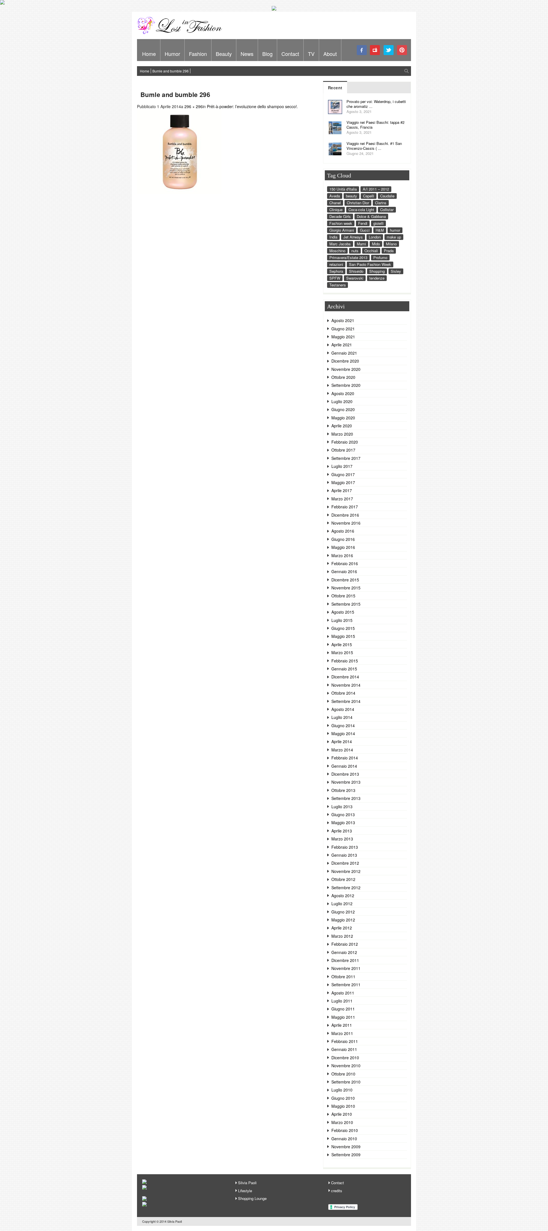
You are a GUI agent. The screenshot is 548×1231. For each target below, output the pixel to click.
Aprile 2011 (341, 1025)
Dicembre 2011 (345, 960)
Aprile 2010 (341, 1114)
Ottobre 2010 (343, 1074)
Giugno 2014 (343, 725)
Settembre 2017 (345, 458)
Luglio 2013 (341, 806)
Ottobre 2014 (343, 693)
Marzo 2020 (342, 434)
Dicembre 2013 (345, 774)
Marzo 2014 (342, 750)
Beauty (224, 53)
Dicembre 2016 (345, 515)
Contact (290, 53)
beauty (351, 196)
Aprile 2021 (341, 344)
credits (336, 1190)
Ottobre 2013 (343, 790)
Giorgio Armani (341, 230)
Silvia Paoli (247, 1182)
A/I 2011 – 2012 (376, 189)
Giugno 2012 (343, 912)
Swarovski (354, 278)
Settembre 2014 (345, 701)
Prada (389, 250)
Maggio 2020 (343, 418)
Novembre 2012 (345, 871)
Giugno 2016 (343, 539)
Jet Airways (353, 237)
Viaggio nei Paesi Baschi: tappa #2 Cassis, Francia (375, 125)
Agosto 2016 (342, 531)
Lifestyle (245, 1190)
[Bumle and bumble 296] (179, 192)
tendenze (376, 278)
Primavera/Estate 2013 (348, 257)
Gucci (365, 230)
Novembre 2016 (345, 523)
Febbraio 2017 (344, 507)
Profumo (380, 257)
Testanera (337, 285)
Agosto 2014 (342, 709)
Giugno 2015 (343, 628)
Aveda (334, 196)
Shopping (377, 271)
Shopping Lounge (252, 1198)
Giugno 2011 (343, 1009)
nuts (354, 250)
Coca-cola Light (361, 209)
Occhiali (371, 250)
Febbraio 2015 (344, 661)
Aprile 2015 (341, 644)
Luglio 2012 (341, 903)
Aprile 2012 (341, 928)
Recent (335, 87)
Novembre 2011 (345, 968)
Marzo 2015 (342, 652)
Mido (376, 243)
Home (149, 53)
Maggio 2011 (343, 1017)
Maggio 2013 (343, 822)
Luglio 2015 (341, 620)
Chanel (335, 202)
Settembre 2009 (345, 1154)
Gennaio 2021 (344, 353)
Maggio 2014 (343, 733)
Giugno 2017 (343, 474)
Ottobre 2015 (343, 596)
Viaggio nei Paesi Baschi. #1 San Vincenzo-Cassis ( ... (374, 146)
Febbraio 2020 (344, 442)
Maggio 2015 (343, 636)
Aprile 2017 (341, 490)
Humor (172, 53)
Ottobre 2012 (343, 879)
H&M (380, 230)
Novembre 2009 (345, 1146)
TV (311, 53)
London (375, 237)
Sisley (396, 271)
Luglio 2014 (341, 717)
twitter (388, 50)
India (333, 237)
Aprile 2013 (341, 831)
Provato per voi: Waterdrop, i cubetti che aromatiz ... (376, 104)
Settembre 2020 (345, 385)
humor (395, 230)
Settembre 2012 (345, 887)
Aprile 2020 (341, 425)
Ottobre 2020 (343, 377)
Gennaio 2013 (344, 855)
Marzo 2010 (342, 1122)
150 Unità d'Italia (343, 189)
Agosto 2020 (342, 393)
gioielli (378, 223)
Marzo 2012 (342, 936)
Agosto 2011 (342, 993)
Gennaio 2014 (344, 766)
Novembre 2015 (345, 588)
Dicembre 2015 (345, 580)
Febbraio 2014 (344, 758)
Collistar (387, 209)
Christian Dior (358, 202)
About (330, 53)
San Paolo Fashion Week (370, 264)
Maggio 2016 (343, 547)
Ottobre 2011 (343, 976)
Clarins (380, 202)
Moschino (337, 250)
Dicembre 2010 (345, 1057)
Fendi (362, 223)
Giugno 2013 (343, 814)
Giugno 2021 (343, 328)
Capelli (368, 196)
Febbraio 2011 (344, 1041)
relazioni (336, 264)
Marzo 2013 (342, 839)
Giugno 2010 (343, 1098)
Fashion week (340, 223)
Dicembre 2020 (345, 361)
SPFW (334, 278)
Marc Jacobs (340, 243)
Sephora (336, 271)
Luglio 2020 (341, 401)
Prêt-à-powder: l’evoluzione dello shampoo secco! (252, 106)
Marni (361, 243)
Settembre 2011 (345, 984)
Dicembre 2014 (345, 677)
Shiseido (356, 271)
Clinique (335, 209)
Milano (391, 243)
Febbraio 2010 (344, 1130)
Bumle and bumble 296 (170, 70)
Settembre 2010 (345, 1082)
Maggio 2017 (343, 482)
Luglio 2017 (341, 466)
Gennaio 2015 (344, 669)
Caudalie (387, 196)
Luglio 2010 (341, 1090)
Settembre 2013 (345, 798)
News (247, 53)
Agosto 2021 (342, 320)
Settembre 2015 (345, 604)
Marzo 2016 (342, 555)
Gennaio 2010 (344, 1138)
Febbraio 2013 (344, 847)
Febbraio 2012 (344, 944)
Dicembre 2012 (345, 863)
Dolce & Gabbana (371, 216)
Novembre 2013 (345, 782)
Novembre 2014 (345, 685)
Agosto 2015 (342, 612)
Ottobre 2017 (343, 450)
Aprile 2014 (341, 741)
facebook (361, 50)
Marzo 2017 (342, 499)
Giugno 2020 (343, 409)
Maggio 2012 (343, 920)
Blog (267, 53)
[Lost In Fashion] (181, 33)
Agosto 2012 (342, 895)
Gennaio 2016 (344, 571)
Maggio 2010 (343, 1106)
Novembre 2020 (345, 369)
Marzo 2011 (342, 1033)
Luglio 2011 (341, 1001)
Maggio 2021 (343, 336)
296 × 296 (193, 106)
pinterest (402, 50)
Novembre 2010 (345, 1065)
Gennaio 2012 (344, 952)
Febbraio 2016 (344, 563)
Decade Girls (340, 216)
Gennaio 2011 (344, 1049)
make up (394, 237)
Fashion (198, 53)
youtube (375, 50)
